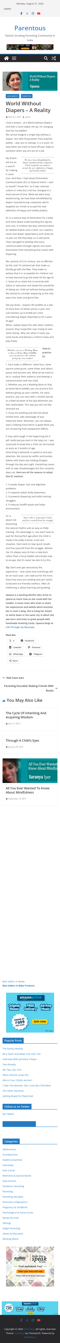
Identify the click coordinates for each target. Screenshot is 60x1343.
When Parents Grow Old (15, 1074)
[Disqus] (30, 845)
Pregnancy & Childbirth (15, 1207)
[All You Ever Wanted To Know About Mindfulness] (30, 760)
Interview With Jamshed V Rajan (20, 1059)
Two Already (9, 1064)
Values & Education (13, 1233)
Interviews (8, 1165)
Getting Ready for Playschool (18, 1096)
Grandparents (10, 1154)
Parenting (26, 96)
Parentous (30, 27)
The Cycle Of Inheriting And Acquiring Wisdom (26, 715)
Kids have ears (15, 678)
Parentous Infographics (15, 1202)
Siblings (7, 1223)
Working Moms (11, 1238)
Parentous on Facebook (19, 1124)
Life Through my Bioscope (20, 627)
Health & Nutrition (12, 1159)
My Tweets (8, 1113)
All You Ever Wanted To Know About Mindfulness (27, 790)
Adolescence (9, 1149)
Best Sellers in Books (14, 981)
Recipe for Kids (11, 1217)
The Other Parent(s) (13, 1090)
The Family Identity (13, 1048)
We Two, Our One (12, 1069)
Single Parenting (11, 1228)
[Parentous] (6, 58)
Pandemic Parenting (13, 1186)
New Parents (12, 96)
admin (28, 117)
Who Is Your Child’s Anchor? (17, 1080)
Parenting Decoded (13, 1196)
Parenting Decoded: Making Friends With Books (29, 688)
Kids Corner (9, 1170)
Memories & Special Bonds (17, 1175)
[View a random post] (53, 58)
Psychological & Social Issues (18, 1212)
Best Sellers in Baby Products (19, 985)
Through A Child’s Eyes (22, 740)
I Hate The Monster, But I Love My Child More (27, 1085)
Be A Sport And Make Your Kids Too (21, 1053)
